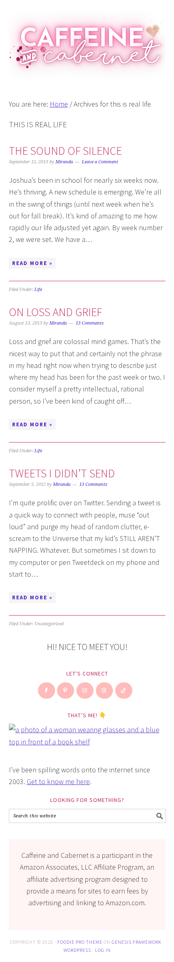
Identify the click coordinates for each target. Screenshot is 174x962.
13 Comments (90, 323)
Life (38, 289)
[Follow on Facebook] (47, 690)
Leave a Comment (100, 162)
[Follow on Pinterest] (66, 690)
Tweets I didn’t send (62, 473)
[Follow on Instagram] (85, 690)
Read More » (32, 263)
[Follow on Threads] (105, 690)
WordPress (77, 950)
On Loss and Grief (55, 312)
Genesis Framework (136, 942)
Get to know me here (58, 781)
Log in (103, 950)
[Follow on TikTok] (124, 690)
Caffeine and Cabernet (87, 41)
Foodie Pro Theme (79, 942)
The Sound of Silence (65, 150)
